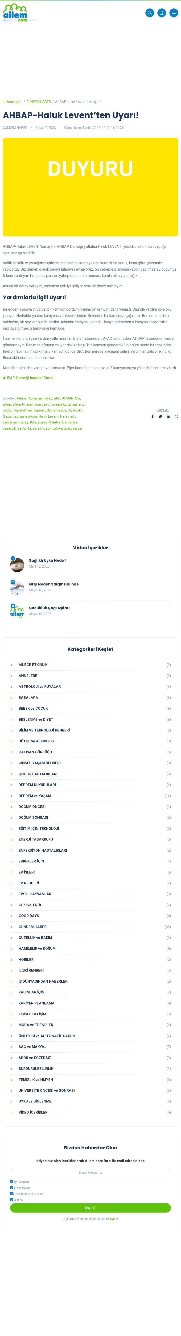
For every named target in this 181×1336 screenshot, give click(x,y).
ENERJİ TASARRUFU (36, 839)
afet (57, 398)
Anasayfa (14, 102)
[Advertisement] (90, 57)
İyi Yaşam (21, 1182)
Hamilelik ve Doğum (28, 1194)
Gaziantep (10, 416)
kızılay (42, 422)
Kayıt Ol (90, 1208)
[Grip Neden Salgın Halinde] (17, 589)
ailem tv (19, 404)
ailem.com (34, 404)
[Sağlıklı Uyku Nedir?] (17, 565)
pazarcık (9, 428)
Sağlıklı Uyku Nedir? (47, 560)
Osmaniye (70, 422)
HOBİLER (26, 959)
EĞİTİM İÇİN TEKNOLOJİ (39, 828)
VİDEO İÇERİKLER (33, 1112)
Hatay (64, 416)
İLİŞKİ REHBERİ (31, 970)
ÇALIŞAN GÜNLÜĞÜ (35, 752)
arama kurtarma (64, 404)
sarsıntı (38, 428)
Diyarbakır (75, 410)
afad (48, 398)
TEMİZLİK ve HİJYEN (36, 1080)
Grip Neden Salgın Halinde (54, 584)
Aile (77, 398)
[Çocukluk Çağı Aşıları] (17, 612)
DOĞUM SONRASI (33, 817)
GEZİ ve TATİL (30, 905)
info (73, 416)
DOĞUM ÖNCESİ (32, 807)
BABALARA (28, 698)
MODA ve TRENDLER (36, 1025)
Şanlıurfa (24, 428)
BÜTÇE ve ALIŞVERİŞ (36, 741)
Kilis (33, 422)
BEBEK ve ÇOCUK (33, 708)
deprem (39, 410)
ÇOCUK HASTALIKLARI (38, 774)
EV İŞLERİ (27, 872)
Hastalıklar (21, 1188)
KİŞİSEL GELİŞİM (32, 1014)
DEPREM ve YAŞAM (35, 796)
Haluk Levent (48, 416)
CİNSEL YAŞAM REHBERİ (40, 763)
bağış (7, 410)
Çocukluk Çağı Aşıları (49, 607)
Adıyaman (36, 398)
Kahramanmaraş (16, 422)
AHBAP (67, 398)
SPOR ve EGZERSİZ (35, 1058)
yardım (78, 428)
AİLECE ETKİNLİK (33, 665)
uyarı (67, 428)
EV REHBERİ (29, 883)
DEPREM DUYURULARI (37, 785)
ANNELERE (28, 676)
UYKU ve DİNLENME (35, 1101)
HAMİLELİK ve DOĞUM (37, 948)
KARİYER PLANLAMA (36, 1003)
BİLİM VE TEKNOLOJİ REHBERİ (44, 730)
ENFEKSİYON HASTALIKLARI (43, 850)
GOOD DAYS (29, 916)
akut (47, 404)
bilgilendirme (22, 410)
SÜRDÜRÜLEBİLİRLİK (36, 1069)
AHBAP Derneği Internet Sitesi (28, 378)
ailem (7, 404)
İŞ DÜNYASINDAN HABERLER (43, 981)
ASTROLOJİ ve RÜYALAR (40, 686)
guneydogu (28, 416)
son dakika (54, 428)
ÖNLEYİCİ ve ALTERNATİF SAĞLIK (47, 1036)
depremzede (56, 410)
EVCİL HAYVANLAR (35, 894)
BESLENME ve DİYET (36, 719)
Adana (22, 398)
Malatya (55, 422)
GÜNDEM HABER (38, 102)
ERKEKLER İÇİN (31, 861)
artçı (81, 404)
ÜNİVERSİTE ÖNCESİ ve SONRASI (47, 1090)
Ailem (18, 1200)
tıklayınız (112, 1219)
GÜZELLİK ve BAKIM (35, 938)
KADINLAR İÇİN (31, 992)
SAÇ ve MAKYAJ (32, 1047)
